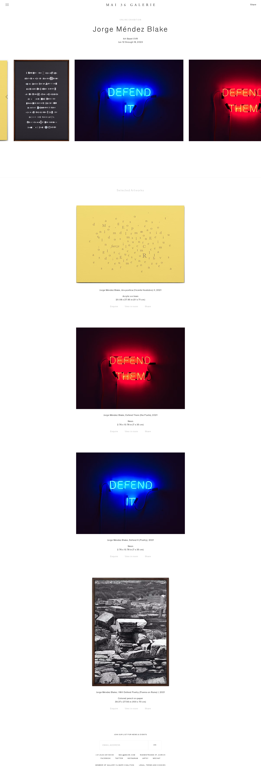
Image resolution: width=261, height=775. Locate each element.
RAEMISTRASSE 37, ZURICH (152, 755)
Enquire (114, 306)
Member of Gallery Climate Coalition (114, 765)
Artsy (145, 758)
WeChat (156, 758)
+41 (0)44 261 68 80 (105, 755)
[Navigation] (7, 4)
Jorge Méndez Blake (130, 29)
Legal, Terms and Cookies (152, 765)
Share (253, 5)
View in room (131, 306)
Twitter (119, 758)
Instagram (133, 758)
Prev (19, 108)
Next (241, 108)
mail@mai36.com (127, 755)
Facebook (106, 758)
